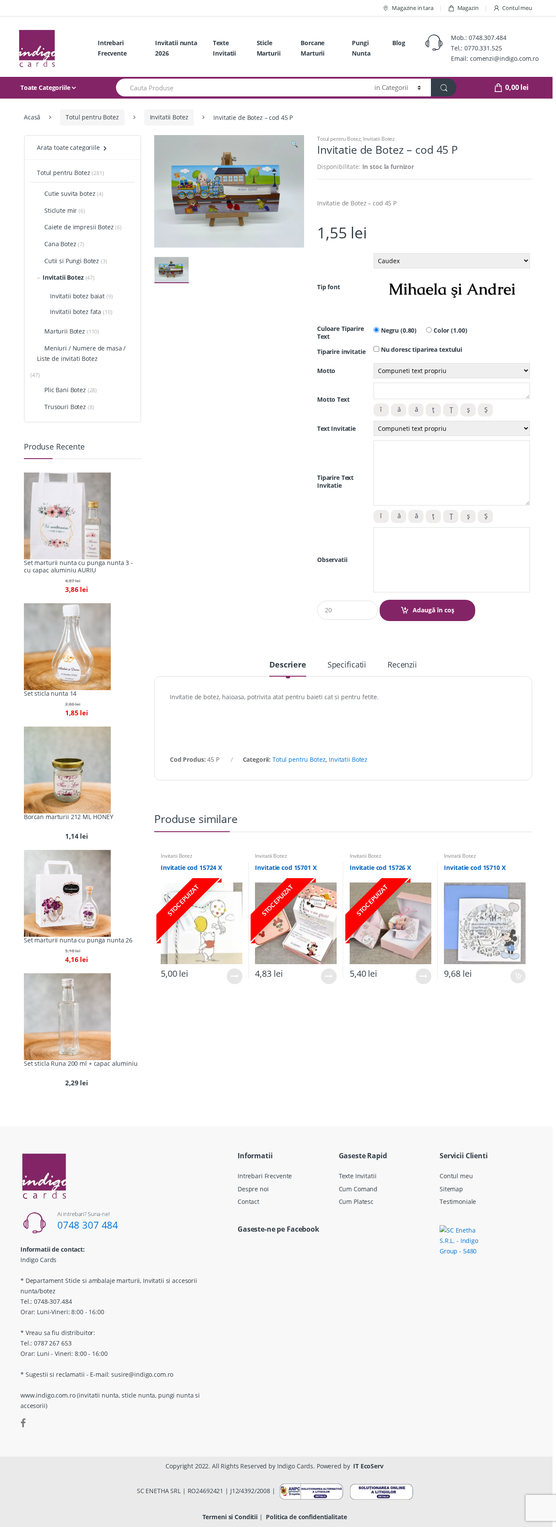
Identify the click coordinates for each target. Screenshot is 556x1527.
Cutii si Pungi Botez (71, 261)
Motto (326, 371)
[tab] (287, 668)
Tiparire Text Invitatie (335, 481)
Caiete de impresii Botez (79, 227)
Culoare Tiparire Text (340, 332)
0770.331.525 (483, 48)
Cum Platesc (356, 1201)
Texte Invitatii (224, 48)
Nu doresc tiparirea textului (420, 350)
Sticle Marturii (269, 48)
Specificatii (347, 665)
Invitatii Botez (169, 117)
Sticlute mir (60, 210)
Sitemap (451, 1189)
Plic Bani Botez (65, 390)
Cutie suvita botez (69, 193)
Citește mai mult (234, 976)
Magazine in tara (413, 8)
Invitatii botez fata (75, 311)
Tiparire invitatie (341, 352)
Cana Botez (60, 244)
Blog (398, 43)
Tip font (328, 287)
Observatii (332, 560)
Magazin (468, 8)
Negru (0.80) (398, 330)
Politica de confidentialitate (306, 1517)
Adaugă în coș (433, 610)
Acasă (32, 117)
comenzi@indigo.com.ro (504, 58)
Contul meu (517, 8)
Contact (248, 1201)
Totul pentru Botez (92, 117)
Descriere (287, 665)
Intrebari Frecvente (112, 48)
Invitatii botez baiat (77, 296)
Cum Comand (358, 1189)
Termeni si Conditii (230, 1517)
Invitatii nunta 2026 (176, 48)
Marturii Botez (64, 331)
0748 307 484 (87, 1224)
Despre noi (253, 1189)
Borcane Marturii (312, 48)
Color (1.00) (449, 330)
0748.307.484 (487, 37)
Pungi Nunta (361, 48)
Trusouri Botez (65, 407)
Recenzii (402, 665)
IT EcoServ (368, 1466)
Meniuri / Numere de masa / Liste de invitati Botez (81, 353)
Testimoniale (458, 1201)
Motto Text (333, 399)
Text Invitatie (336, 429)
